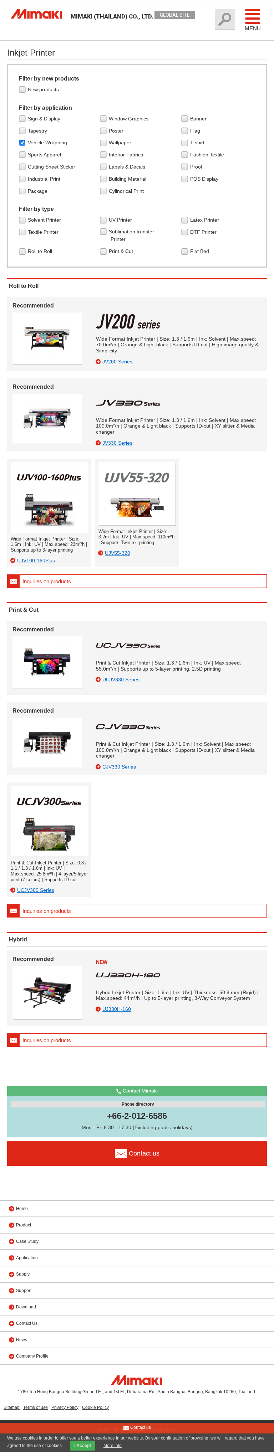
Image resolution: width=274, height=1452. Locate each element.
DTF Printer (204, 232)
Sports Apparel (45, 154)
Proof (197, 167)
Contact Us (26, 1323)
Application (27, 1257)
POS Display (205, 179)
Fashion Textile (208, 154)
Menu (253, 28)
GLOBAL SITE (175, 15)
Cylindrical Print (127, 191)
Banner (199, 119)
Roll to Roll (41, 251)
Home (22, 1208)
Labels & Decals (128, 167)
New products (44, 89)
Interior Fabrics (127, 154)
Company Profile (32, 1356)
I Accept (82, 1445)
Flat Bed (200, 251)
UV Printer (121, 220)
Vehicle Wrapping (48, 142)
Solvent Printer (45, 220)
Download (26, 1306)
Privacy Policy (64, 1407)
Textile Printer (44, 232)
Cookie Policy (95, 1407)
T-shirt (198, 142)
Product (23, 1225)
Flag (196, 131)
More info (112, 1445)
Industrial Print (45, 179)
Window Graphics (129, 119)
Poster (117, 131)
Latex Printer (205, 220)
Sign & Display (45, 119)
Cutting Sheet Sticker (52, 167)
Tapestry (38, 131)
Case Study (27, 1241)
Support (23, 1290)
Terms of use (35, 1407)
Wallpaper (121, 142)
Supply (23, 1274)
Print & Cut (122, 251)
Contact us (140, 1427)
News (21, 1339)
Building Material (128, 179)
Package (38, 191)
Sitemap (12, 1407)
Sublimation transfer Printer (132, 235)
